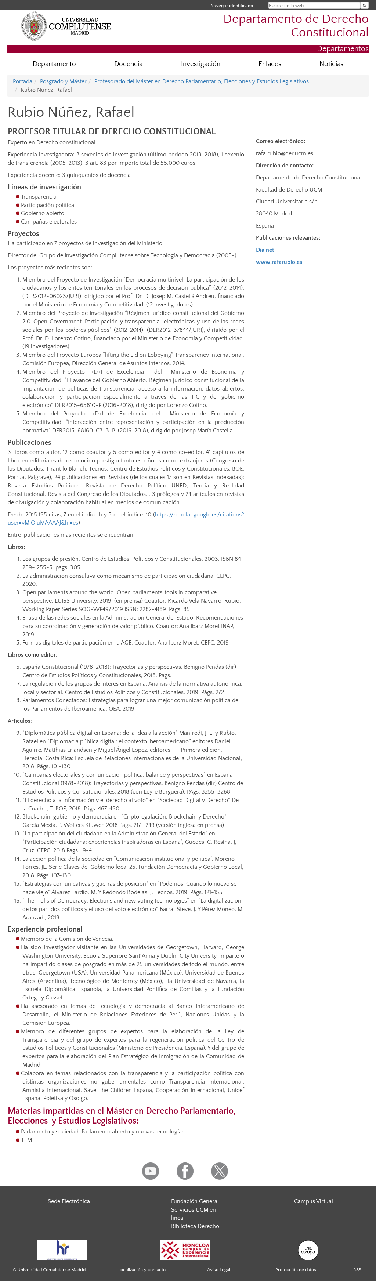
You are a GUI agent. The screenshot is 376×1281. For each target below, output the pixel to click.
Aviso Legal (218, 1269)
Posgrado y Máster (63, 81)
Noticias (331, 64)
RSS (357, 1269)
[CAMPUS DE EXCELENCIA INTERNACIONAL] (185, 1249)
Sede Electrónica (69, 1201)
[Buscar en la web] (364, 5)
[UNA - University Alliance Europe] (308, 1249)
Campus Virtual (313, 1201)
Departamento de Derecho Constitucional (296, 26)
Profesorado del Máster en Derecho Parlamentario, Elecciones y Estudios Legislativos (201, 81)
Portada (22, 81)
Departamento (54, 64)
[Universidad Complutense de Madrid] (66, 25)
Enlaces (269, 64)
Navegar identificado (231, 5)
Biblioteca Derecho (195, 1226)
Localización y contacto (142, 1269)
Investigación (200, 64)
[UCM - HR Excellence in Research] (62, 1249)
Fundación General (195, 1201)
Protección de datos (295, 1269)
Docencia (128, 64)
